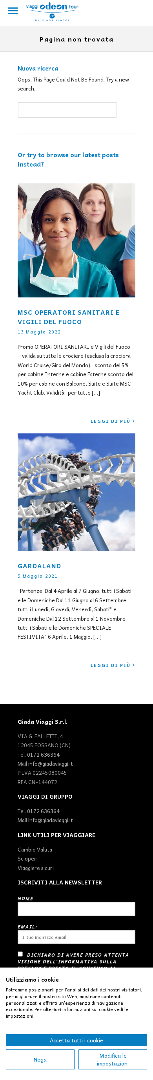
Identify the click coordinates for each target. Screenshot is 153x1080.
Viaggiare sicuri (36, 868)
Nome (25, 898)
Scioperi (28, 858)
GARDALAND (39, 565)
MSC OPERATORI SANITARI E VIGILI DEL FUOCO (69, 316)
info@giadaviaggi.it (50, 763)
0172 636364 (43, 754)
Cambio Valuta (35, 849)
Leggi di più (111, 421)
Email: (27, 926)
